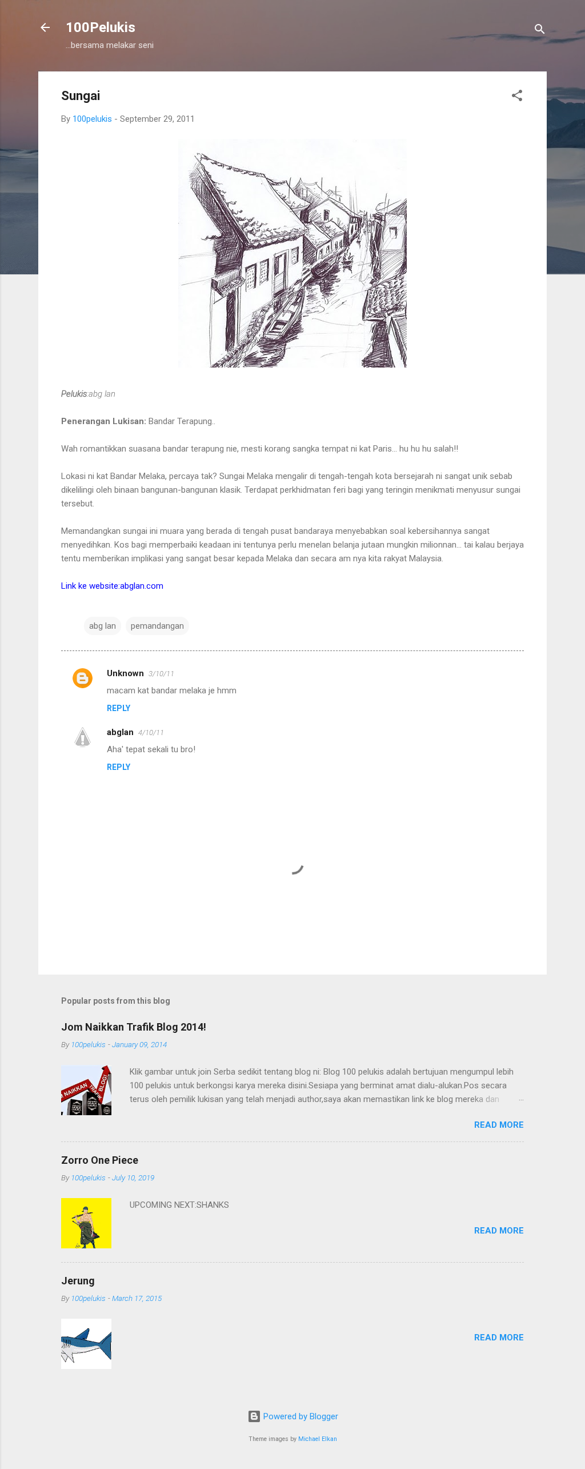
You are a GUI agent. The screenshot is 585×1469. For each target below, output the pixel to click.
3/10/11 (161, 673)
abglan (120, 732)
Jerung (78, 1281)
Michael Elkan (317, 1439)
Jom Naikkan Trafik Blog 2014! (133, 1027)
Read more (499, 1125)
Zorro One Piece (99, 1160)
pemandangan (157, 626)
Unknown (125, 673)
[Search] (540, 31)
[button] (517, 97)
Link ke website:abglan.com (112, 586)
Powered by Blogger (299, 1416)
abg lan (102, 626)
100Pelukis (100, 27)
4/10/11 (151, 732)
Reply (118, 708)
